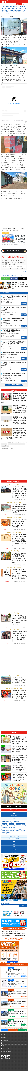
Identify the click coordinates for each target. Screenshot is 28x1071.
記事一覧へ (14, 275)
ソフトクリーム (11, 444)
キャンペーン (4, 444)
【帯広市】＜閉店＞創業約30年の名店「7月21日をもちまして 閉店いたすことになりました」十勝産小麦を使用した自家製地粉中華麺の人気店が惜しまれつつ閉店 (19, 540)
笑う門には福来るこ (11, 448)
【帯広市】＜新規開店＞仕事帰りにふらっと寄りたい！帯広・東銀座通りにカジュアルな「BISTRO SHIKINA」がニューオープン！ (19, 759)
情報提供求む (5, 1040)
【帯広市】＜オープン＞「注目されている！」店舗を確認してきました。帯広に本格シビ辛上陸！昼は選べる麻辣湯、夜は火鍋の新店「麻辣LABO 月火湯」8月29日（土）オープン (19, 492)
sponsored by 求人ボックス (19, 292)
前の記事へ (6, 275)
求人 (14, 4)
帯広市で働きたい (8, 292)
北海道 (11, 16)
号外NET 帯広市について (7, 1051)
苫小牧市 (23, 830)
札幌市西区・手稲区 (20, 824)
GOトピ (2, 4)
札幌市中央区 (16, 821)
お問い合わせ (5, 1045)
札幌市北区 (4, 824)
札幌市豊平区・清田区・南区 (8, 827)
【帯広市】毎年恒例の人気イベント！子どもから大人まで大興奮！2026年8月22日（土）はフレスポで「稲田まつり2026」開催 (19, 694)
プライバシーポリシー (6, 1048)
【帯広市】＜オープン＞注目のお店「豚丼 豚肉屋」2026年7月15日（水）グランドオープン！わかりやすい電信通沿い (19, 523)
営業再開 (3, 446)
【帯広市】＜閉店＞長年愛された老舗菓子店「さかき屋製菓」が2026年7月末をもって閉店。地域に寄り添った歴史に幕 (19, 508)
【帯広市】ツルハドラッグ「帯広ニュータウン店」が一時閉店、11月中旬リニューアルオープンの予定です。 (20, 238)
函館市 (17, 830)
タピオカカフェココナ (19, 444)
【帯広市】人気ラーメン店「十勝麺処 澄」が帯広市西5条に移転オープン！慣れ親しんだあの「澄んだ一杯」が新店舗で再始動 (19, 740)
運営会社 (4, 1037)
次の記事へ (22, 275)
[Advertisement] (14, 465)
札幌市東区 (11, 824)
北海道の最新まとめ (6, 821)
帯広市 (7, 446)
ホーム (3, 1034)
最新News (8, 4)
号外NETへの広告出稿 (6, 1043)
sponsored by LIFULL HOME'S (18, 964)
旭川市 (8, 833)
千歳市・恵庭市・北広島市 (8, 830)
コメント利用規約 (23, 271)
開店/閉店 (19, 4)
